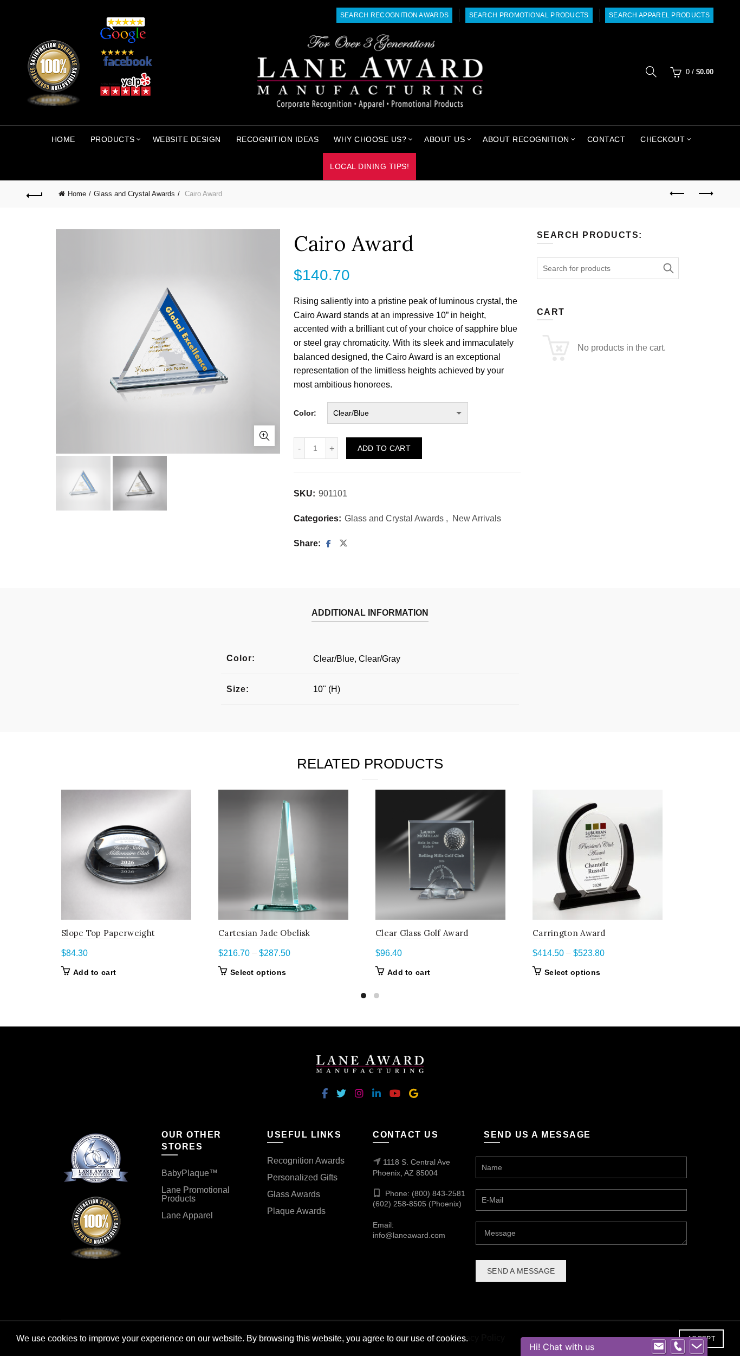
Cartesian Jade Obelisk (264, 933)
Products (112, 139)
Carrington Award (569, 933)
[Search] (651, 71)
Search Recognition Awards (394, 15)
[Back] (34, 194)
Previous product (678, 194)
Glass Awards (293, 1194)
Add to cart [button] (94, 972)
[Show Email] (659, 1346)
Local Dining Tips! (369, 166)
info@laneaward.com (409, 1235)
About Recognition (526, 139)
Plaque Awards (296, 1211)
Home (63, 139)
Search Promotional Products (529, 15)
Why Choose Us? (370, 139)
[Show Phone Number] (678, 1346)
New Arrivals (476, 518)
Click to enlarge (264, 435)
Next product (705, 194)
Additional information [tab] (370, 612)
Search (668, 268)
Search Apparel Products (659, 15)
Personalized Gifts (302, 1177)
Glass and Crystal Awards (134, 194)
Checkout (662, 139)
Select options (258, 972)
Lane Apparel (187, 1215)
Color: (305, 413)
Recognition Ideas (277, 139)
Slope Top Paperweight (108, 933)
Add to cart (384, 448)
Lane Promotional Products (195, 1194)
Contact (606, 139)
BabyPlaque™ (189, 1173)
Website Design (187, 139)
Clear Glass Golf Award (422, 933)
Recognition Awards (306, 1160)
